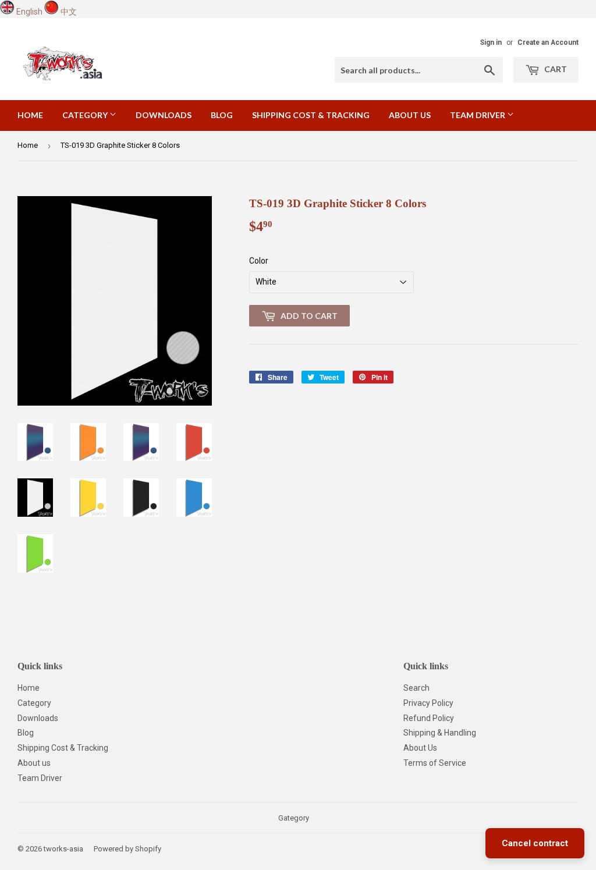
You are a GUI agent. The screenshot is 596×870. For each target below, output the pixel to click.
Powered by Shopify (127, 848)
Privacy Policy (428, 703)
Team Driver (478, 115)
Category (85, 115)
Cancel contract (535, 843)
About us (410, 115)
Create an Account (548, 42)
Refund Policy (428, 718)
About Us (420, 747)
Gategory (293, 818)
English (29, 11)
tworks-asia (63, 848)
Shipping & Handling (439, 732)
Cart (554, 69)
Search (416, 688)
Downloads (163, 115)
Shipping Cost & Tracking (311, 115)
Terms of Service (434, 763)
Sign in (491, 42)
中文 (69, 11)
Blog (222, 115)
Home (30, 115)
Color (258, 260)
